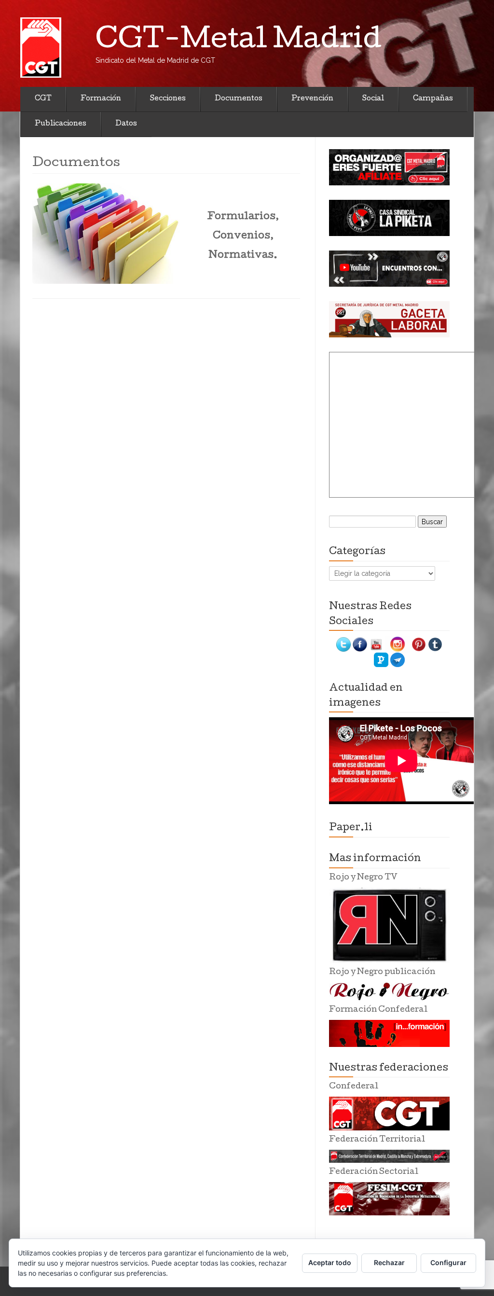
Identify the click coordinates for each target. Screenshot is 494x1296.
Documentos (238, 99)
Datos (126, 124)
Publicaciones (60, 124)
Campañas (433, 99)
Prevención (312, 99)
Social (373, 99)
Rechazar (389, 1262)
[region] (389, 167)
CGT (43, 99)
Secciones (168, 99)
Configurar (448, 1262)
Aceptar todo (329, 1262)
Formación (101, 99)
